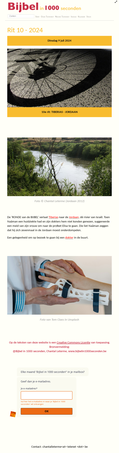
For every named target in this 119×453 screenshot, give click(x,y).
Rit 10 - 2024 (25, 30)
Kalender (81, 17)
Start (37, 17)
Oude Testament (47, 17)
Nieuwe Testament (62, 17)
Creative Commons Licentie (73, 342)
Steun (88, 17)
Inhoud (73, 17)
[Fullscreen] (116, 2)
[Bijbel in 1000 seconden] (43, 6)
